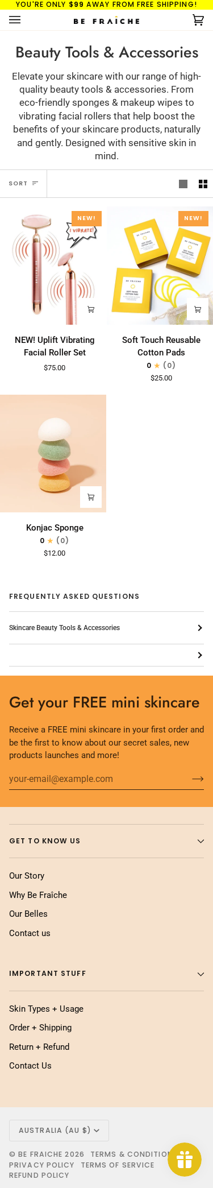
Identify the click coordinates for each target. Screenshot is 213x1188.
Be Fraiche (40, 1154)
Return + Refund (39, 1047)
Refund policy (39, 1175)
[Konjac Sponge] (53, 454)
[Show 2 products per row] (203, 183)
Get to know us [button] (45, 841)
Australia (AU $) (55, 1130)
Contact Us (30, 1066)
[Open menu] (26, 20)
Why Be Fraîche (38, 895)
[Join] (189, 778)
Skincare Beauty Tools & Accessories (64, 628)
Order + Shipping (40, 1028)
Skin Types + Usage (46, 1009)
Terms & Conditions (134, 1154)
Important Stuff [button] (47, 973)
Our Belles (28, 914)
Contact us (30, 933)
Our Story (26, 876)
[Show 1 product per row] (183, 183)
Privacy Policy (42, 1165)
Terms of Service (118, 1165)
